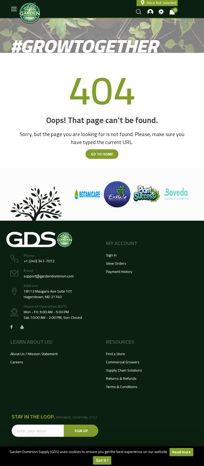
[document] (102, 456)
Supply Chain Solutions (124, 370)
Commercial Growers (122, 362)
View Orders (116, 263)
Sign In (111, 255)
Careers (16, 362)
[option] (98, 194)
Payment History (119, 271)
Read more (181, 451)
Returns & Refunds (121, 378)
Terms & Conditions (121, 386)
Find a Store (115, 353)
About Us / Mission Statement (34, 353)
